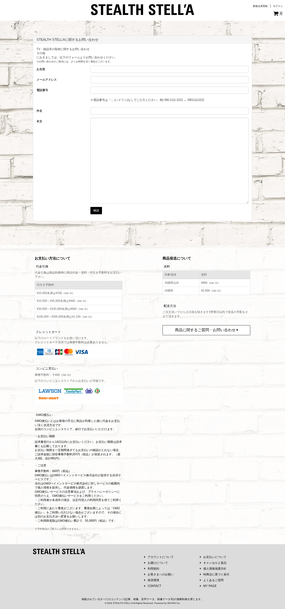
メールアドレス (47, 79)
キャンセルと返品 (214, 562)
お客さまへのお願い (161, 574)
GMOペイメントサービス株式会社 (65, 483)
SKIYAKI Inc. (174, 603)
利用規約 (153, 568)
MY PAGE (210, 586)
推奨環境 (153, 580)
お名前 (41, 69)
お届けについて (158, 562)
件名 (39, 110)
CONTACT (154, 586)
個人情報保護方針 (214, 568)
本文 (39, 121)
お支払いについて (214, 557)
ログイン (278, 6)
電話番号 (42, 90)
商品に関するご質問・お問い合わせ (206, 330)
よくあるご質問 (213, 580)
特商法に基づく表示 (216, 574)
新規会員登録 (260, 6)
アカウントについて (161, 557)
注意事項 (70, 491)
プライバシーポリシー (102, 491)
